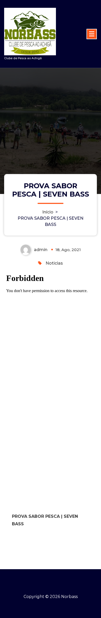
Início (47, 212)
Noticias (54, 263)
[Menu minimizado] (91, 34)
